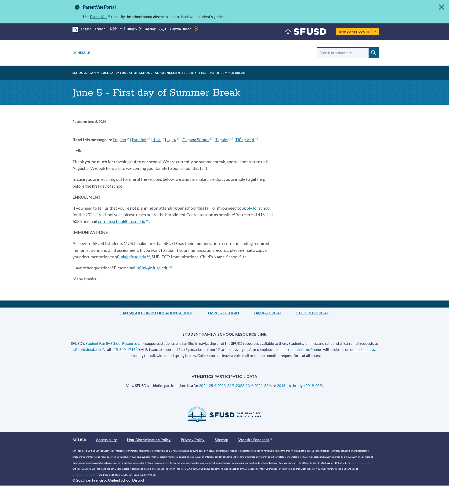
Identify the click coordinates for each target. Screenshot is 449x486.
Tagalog (150, 29)
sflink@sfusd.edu (87, 349)
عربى (163, 29)
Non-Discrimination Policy (149, 439)
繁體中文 (116, 29)
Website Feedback (253, 439)
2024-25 (206, 385)
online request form (293, 349)
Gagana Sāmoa (180, 29)
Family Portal (268, 313)
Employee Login (354, 31)
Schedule (81, 53)
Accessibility (106, 439)
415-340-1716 (123, 349)
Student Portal (312, 313)
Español (100, 29)
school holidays (362, 349)
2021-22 (261, 385)
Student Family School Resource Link (115, 343)
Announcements (169, 72)
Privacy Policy (193, 439)
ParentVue (98, 16)
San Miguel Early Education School (121, 72)
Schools (79, 72)
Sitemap (221, 439)
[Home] (305, 32)
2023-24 (224, 385)
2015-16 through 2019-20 (298, 385)
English (86, 29)
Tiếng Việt (133, 29)
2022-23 (243, 385)
